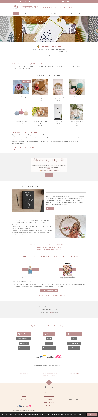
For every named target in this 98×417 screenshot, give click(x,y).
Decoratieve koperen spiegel (40, 97)
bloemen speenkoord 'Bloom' (40, 122)
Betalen (46, 400)
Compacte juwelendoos (76, 97)
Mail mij (74, 397)
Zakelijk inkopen (49, 404)
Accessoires (23, 397)
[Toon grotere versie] (30, 270)
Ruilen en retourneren (49, 402)
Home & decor (24, 399)
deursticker (58, 121)
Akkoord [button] (92, 414)
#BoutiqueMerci (46, 249)
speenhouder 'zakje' (21, 121)
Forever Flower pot (21, 97)
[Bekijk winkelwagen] (79, 13)
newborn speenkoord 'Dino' (76, 122)
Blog (24, 400)
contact (51, 312)
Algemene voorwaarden (49, 396)
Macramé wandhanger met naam (58, 97)
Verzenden (51, 400)
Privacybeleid (49, 397)
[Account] (71, 13)
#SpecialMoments (56, 249)
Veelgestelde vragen (49, 405)
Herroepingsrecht (49, 399)
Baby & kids (24, 396)
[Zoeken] (75, 13)
